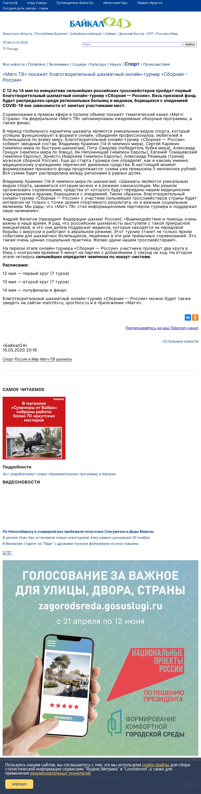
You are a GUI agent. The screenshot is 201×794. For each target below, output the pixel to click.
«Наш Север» (37, 3)
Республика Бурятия (51, 34)
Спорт (132, 64)
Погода (12, 49)
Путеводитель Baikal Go (75, 3)
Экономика (59, 64)
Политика (36, 64)
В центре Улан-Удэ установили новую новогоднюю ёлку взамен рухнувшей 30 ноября (76, 537)
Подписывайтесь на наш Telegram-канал (162, 328)
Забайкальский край (86, 34)
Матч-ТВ (47, 359)
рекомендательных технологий (60, 773)
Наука (115, 64)
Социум (79, 64)
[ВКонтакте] (188, 317)
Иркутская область (17, 34)
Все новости (14, 64)
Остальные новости (180, 341)
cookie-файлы (155, 765)
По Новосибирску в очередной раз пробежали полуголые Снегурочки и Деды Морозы (78, 531)
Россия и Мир (167, 34)
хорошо (19, 784)
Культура (98, 64)
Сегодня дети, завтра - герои (25, 8)
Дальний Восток (131, 34)
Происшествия (156, 64)
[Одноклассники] (195, 317)
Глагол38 (10, 3)
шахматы (64, 359)
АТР (150, 34)
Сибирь (110, 34)
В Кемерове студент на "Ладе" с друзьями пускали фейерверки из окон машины (71, 543)
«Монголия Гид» (115, 3)
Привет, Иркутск (149, 3)
